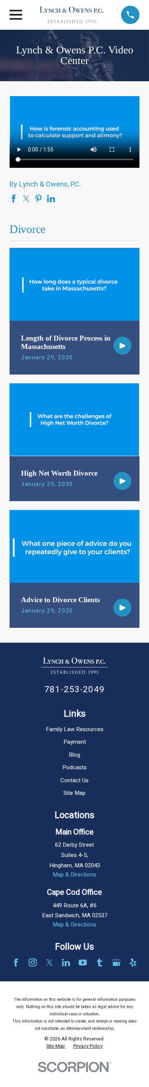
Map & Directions (74, 874)
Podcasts (74, 767)
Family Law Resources (75, 729)
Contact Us (74, 780)
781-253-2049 (74, 689)
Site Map (74, 793)
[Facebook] (16, 962)
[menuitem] (55, 1046)
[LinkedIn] (66, 962)
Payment (74, 742)
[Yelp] (133, 962)
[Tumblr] (100, 962)
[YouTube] (83, 962)
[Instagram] (33, 962)
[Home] (71, 14)
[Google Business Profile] (116, 962)
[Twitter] (49, 962)
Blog (74, 755)
